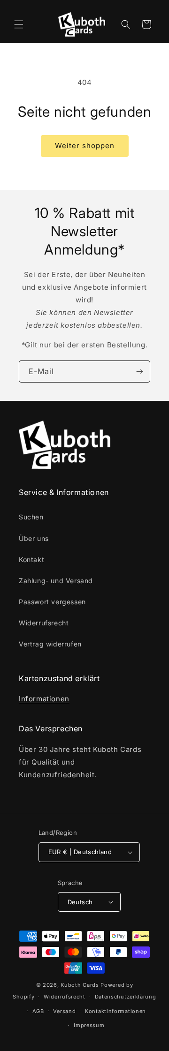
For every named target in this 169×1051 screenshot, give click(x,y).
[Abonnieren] (139, 371)
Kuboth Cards (80, 985)
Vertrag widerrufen (50, 644)
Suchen (31, 517)
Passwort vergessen (52, 602)
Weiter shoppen (85, 145)
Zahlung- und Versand (56, 581)
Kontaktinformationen (115, 1011)
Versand (64, 1011)
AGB (38, 1011)
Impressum (89, 1025)
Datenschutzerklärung (125, 996)
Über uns (34, 538)
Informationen (44, 698)
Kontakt (31, 559)
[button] (18, 24)
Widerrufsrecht (44, 623)
